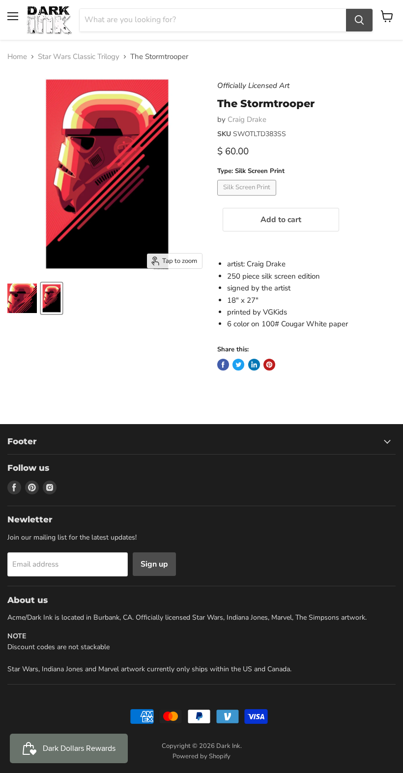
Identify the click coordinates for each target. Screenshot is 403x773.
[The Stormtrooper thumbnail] (22, 298)
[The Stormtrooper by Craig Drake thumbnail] (51, 298)
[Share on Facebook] (223, 365)
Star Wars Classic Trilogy (78, 57)
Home (17, 57)
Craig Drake (247, 119)
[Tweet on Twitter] (238, 365)
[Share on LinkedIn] (254, 365)
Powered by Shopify (201, 756)
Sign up (154, 564)
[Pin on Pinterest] (269, 365)
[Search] (359, 20)
